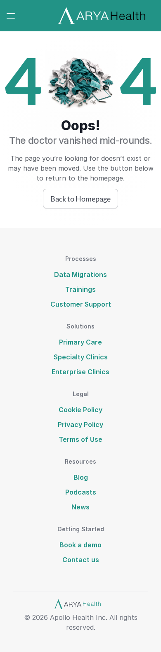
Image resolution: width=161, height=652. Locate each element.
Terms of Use (80, 439)
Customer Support (80, 304)
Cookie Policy (80, 410)
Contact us (80, 560)
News (80, 507)
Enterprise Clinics (80, 372)
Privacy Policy (80, 424)
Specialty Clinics (81, 357)
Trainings (80, 289)
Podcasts (80, 492)
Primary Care (80, 342)
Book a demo (80, 545)
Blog (80, 477)
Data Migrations (80, 274)
